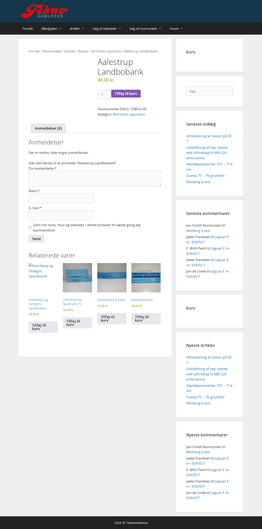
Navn (34, 190)
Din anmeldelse (42, 168)
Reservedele (52, 51)
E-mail (35, 207)
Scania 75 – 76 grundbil (205, 175)
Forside (28, 28)
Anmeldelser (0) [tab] (48, 128)
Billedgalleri (49, 28)
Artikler (75, 28)
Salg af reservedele (143, 28)
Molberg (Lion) (198, 181)
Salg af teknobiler (105, 28)
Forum (174, 28)
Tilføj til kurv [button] (39, 327)
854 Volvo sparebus (106, 51)
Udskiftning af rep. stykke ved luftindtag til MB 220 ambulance (207, 152)
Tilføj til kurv (126, 93)
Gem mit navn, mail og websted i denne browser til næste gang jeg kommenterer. (86, 227)
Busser (83, 51)
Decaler (70, 51)
